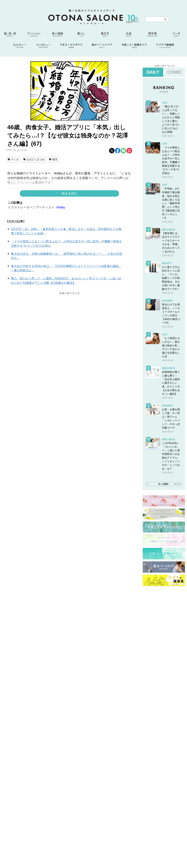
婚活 (54, 159)
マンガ (15, 159)
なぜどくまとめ (35, 159)
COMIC (174, 72)
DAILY (152, 72)
